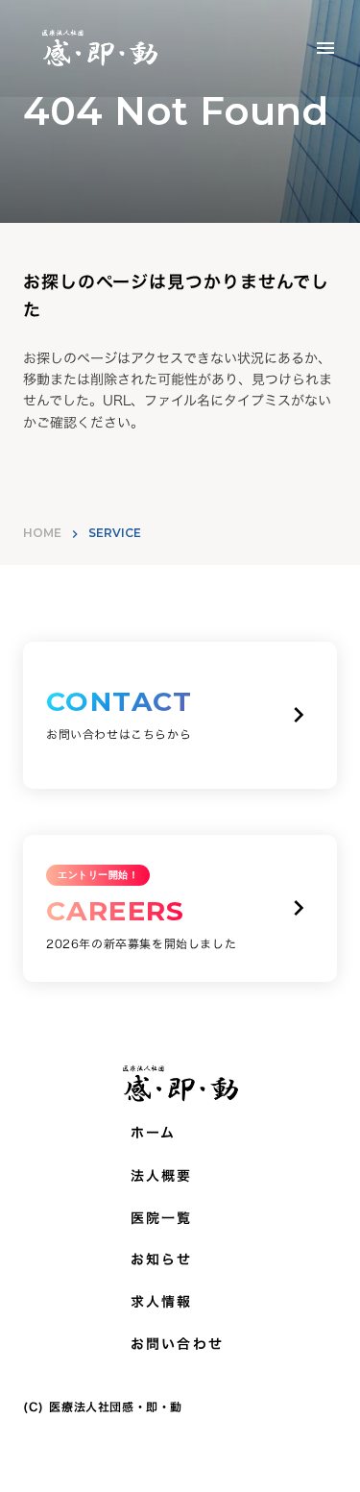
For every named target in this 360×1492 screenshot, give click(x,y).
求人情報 (161, 1301)
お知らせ (161, 1259)
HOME (42, 533)
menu (325, 48)
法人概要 (161, 1176)
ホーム (153, 1132)
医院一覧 (161, 1218)
